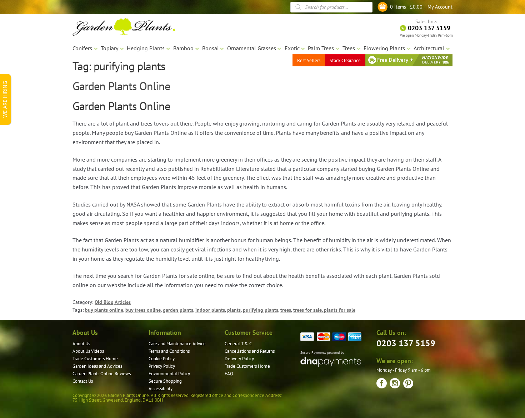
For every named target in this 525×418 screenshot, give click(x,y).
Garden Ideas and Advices (97, 366)
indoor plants (210, 310)
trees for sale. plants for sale (324, 310)
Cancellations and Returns (250, 351)
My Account (440, 7)
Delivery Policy (239, 359)
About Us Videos (88, 351)
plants (234, 310)
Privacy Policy (162, 366)
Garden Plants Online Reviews (101, 374)
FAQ (229, 374)
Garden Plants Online (121, 85)
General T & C (238, 344)
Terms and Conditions (169, 351)
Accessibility (160, 389)
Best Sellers (308, 60)
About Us (81, 344)
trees (285, 310)
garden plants (178, 310)
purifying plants (260, 310)
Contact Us (82, 381)
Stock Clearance (345, 60)
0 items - (406, 7)
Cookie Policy (162, 359)
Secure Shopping (165, 381)
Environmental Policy (169, 374)
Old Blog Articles (113, 302)
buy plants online (104, 310)
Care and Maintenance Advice (177, 344)
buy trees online (143, 310)
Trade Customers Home (95, 359)
